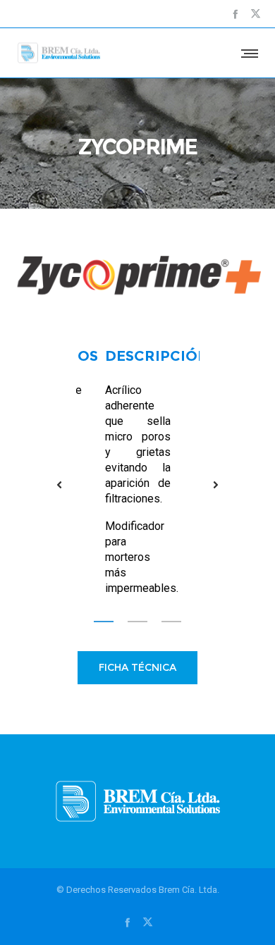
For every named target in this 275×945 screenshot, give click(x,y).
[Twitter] (255, 13)
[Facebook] (235, 13)
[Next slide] (215, 484)
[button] (104, 621)
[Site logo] (59, 53)
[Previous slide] (60, 484)
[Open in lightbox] (137, 277)
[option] (138, 471)
